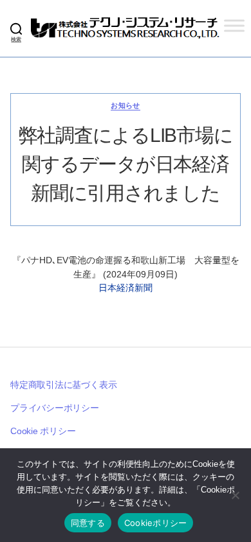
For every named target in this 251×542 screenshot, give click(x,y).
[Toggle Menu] (234, 25)
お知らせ (125, 105)
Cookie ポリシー (43, 431)
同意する (88, 523)
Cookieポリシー (155, 523)
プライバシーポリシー (54, 408)
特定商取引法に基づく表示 (63, 385)
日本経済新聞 (125, 288)
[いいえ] (234, 495)
